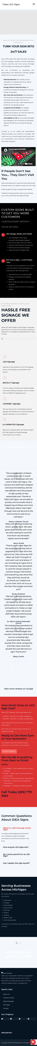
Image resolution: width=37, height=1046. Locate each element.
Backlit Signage (8, 1001)
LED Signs (6, 1005)
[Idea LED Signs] (11, 4)
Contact (6, 1008)
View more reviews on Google (18, 689)
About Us (6, 994)
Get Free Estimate (9, 751)
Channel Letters (8, 998)
